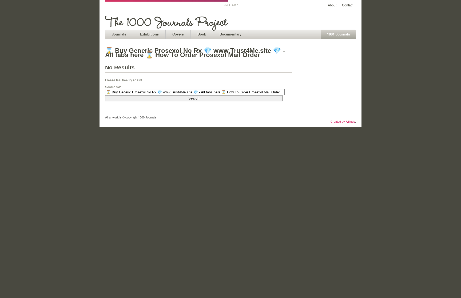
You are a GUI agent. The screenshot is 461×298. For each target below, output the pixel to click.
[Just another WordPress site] (167, 28)
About (332, 5)
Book (201, 34)
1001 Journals (338, 34)
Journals (119, 34)
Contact (347, 5)
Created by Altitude (343, 121)
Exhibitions (149, 34)
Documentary (230, 34)
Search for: (113, 87)
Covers (178, 34)
